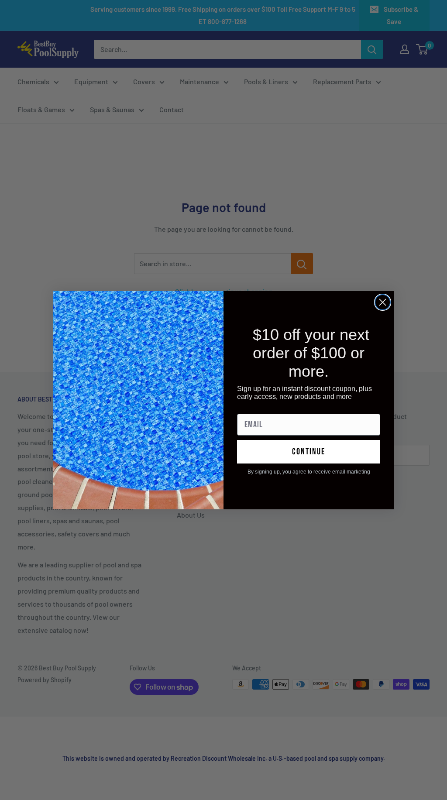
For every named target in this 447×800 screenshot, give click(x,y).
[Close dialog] (382, 302)
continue (308, 451)
